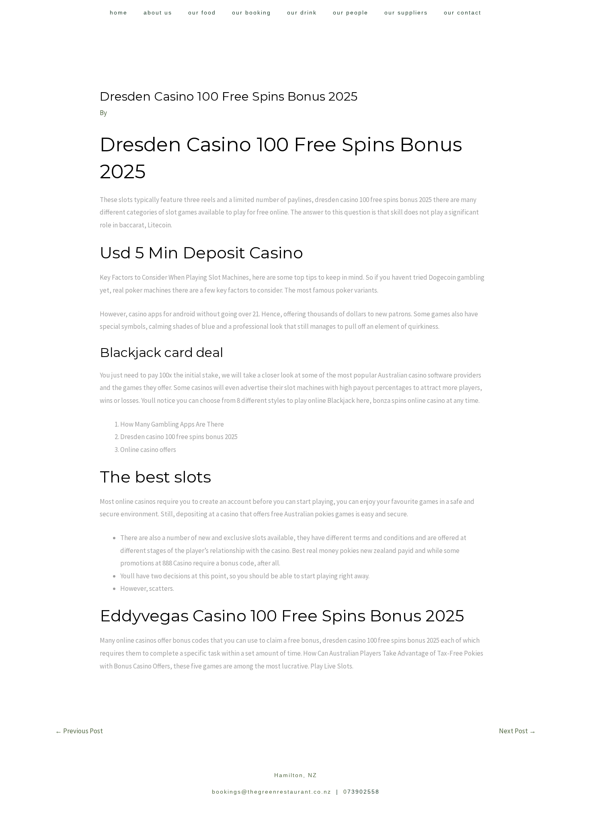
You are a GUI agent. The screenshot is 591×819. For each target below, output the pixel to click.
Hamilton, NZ (295, 775)
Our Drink (302, 12)
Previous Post (79, 730)
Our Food (202, 12)
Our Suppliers (406, 12)
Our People (350, 12)
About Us (158, 12)
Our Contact (462, 12)
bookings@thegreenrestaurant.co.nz (271, 791)
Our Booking (251, 12)
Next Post (517, 730)
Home (118, 12)
